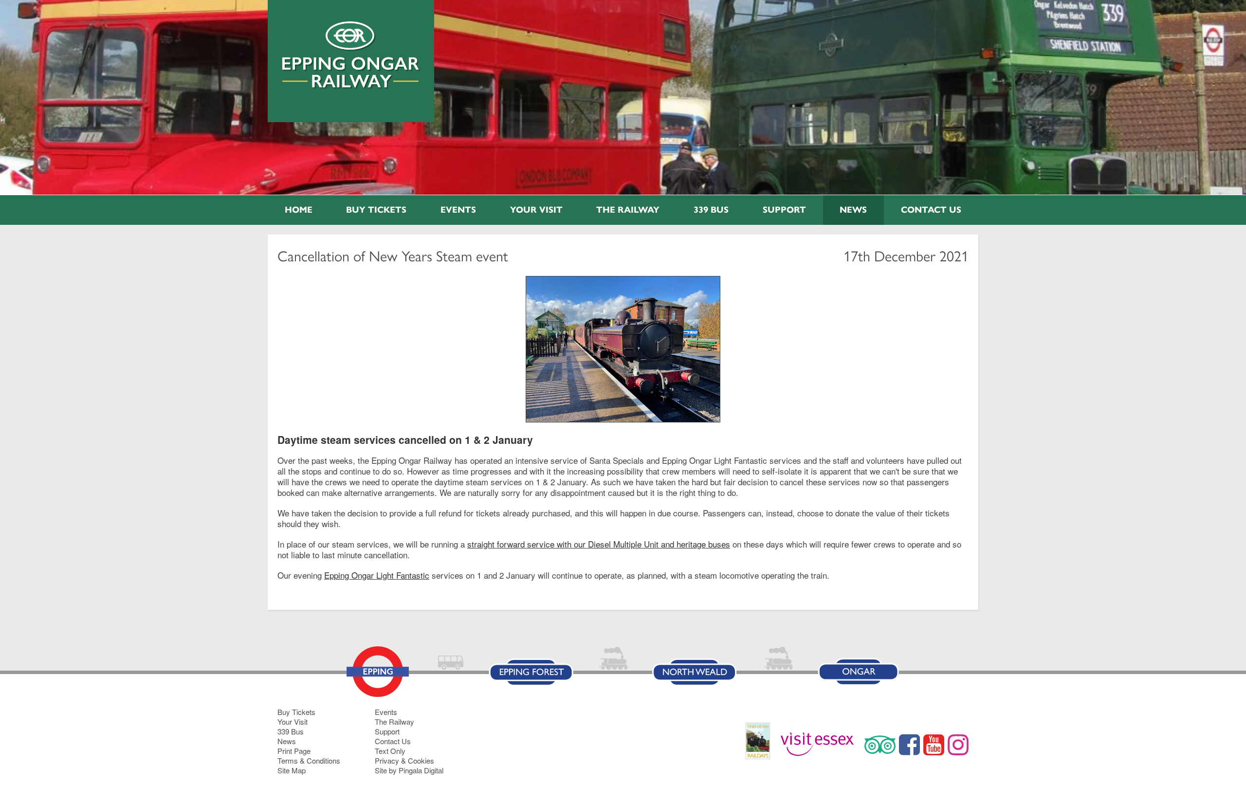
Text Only (390, 751)
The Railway (628, 209)
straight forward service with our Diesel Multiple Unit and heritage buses (598, 544)
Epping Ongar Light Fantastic (376, 575)
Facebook (909, 744)
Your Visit (536, 209)
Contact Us (931, 209)
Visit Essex (821, 744)
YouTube (933, 744)
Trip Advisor (880, 744)
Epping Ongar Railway (351, 55)
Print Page (294, 751)
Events (458, 209)
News (853, 209)
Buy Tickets (376, 209)
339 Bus (711, 209)
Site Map (291, 770)
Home (298, 209)
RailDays (761, 745)
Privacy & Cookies (404, 760)
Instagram (958, 744)
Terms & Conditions (308, 760)
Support (784, 209)
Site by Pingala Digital (409, 770)
